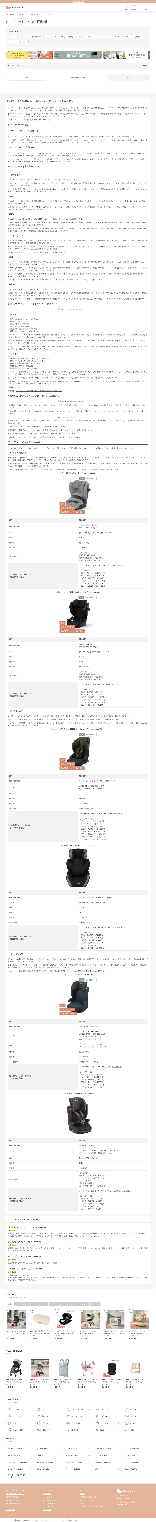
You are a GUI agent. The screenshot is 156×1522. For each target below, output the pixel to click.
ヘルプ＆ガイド (47, 1497)
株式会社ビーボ (27, 1520)
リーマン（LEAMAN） (73, 1469)
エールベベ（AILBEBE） (16, 1469)
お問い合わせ (47, 1510)
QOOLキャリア (73, 1520)
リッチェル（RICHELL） (103, 1455)
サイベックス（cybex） (103, 1448)
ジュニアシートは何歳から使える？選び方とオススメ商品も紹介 (39, 391)
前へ (27, 77)
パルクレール (45, 1520)
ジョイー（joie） (130, 1455)
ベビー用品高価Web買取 (13, 1503)
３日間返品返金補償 (12, 1497)
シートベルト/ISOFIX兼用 (32, 37)
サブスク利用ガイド (49, 1503)
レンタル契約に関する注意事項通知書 (91, 1506)
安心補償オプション (12, 1500)
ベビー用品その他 (72, 1430)
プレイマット (46, 1423)
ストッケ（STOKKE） (132, 1462)
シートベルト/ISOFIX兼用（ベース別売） (60, 37)
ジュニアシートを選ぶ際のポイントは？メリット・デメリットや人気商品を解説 (40, 101)
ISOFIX (80, 37)
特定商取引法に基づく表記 (88, 1497)
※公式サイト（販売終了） (122, 1191)
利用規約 (82, 1503)
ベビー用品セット (101, 1430)
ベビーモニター (76, 1423)
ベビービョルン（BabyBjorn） (18, 1462)
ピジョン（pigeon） (73, 1455)
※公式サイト (117, 565)
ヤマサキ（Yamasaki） (132, 1448)
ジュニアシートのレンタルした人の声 (22, 1219)
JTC (96, 1469)
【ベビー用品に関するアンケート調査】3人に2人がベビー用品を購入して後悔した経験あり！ (49, 437)
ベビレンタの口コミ (12, 1506)
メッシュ (107, 37)
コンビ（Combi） (72, 1448)
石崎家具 (40, 1455)
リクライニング (16, 41)
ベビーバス (104, 1416)
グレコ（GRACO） (43, 1469)
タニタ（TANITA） (131, 1469)
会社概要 (82, 1494)
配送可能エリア (10, 1510)
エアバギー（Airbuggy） (103, 1462)
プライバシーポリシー (86, 1500)
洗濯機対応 (138, 37)
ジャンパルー (134, 1423)
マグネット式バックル (122, 37)
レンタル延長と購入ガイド (51, 1500)
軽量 (27, 41)
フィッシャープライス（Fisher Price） (18, 1476)
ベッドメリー (105, 1423)
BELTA (36, 1520)
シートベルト (15, 37)
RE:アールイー (56, 1520)
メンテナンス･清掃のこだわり (15, 1494)
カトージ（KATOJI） (44, 1448)
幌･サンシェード (93, 37)
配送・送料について (49, 1506)
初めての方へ (47, 1494)
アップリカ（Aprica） (15, 1448)
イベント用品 (129, 1430)
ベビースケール (76, 1416)
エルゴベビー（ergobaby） (75, 1462)
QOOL (64, 1520)
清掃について (21, 387)
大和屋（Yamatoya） (15, 1455)
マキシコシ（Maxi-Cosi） (45, 1462)
